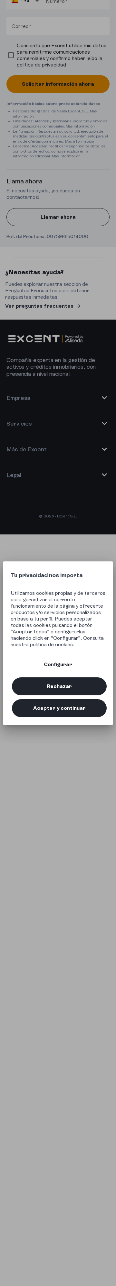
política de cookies (51, 644)
